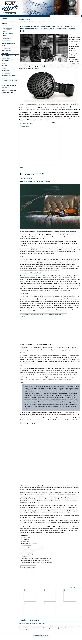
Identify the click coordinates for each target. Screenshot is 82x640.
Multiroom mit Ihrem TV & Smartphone (9, 57)
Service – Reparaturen (8, 21)
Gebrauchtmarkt (7, 60)
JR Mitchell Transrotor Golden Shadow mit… (9, 91)
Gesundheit (5, 70)
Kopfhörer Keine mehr (8, 34)
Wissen (4, 68)
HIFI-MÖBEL (5, 53)
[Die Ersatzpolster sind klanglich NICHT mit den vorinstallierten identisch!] (44, 341)
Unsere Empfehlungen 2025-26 (8, 44)
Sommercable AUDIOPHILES (7, 29)
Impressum (76, 16)
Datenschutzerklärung (38, 635)
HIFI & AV (4, 23)
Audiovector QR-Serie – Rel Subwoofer (9, 82)
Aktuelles (5, 18)
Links (3, 63)
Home (53, 16)
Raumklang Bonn (7, 73)
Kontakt (66, 16)
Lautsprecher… (6, 40)
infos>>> (27, 629)
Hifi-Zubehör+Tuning (8, 26)
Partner (4, 65)
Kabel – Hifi (6, 31)
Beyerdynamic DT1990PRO (32, 174)
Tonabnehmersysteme (29, 620)
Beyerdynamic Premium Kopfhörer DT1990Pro (35, 181)
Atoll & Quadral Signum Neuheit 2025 (9, 86)
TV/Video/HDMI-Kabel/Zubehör (6, 49)
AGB (60, 16)
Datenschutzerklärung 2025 (9, 77)
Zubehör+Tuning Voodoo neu (8, 37)
